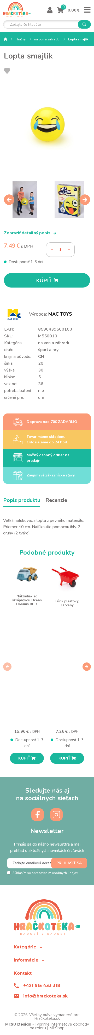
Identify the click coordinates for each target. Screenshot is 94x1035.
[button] (47, 946)
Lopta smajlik (78, 39)
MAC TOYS (60, 314)
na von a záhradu (47, 39)
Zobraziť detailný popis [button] (27, 233)
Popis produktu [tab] (21, 500)
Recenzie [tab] (56, 500)
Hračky (21, 39)
